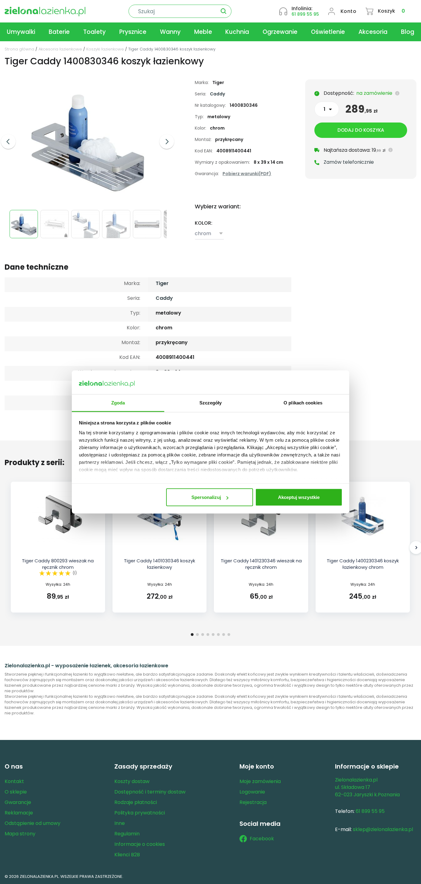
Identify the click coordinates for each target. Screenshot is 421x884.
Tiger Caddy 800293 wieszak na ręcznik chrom (58, 563)
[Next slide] (166, 141)
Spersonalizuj (206, 497)
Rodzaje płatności (135, 802)
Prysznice (132, 32)
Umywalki (21, 32)
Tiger (162, 283)
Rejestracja (253, 802)
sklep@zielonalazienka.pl (383, 829)
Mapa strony (20, 833)
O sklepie (16, 791)
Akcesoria (372, 32)
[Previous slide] (8, 141)
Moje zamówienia (260, 781)
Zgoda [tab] (118, 402)
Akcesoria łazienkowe (60, 49)
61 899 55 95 (305, 14)
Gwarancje (18, 802)
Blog (407, 32)
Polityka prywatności (139, 812)
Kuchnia (237, 32)
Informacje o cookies (139, 844)
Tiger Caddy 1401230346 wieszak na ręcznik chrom (261, 563)
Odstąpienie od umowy (32, 823)
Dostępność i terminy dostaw (150, 791)
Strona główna (19, 49)
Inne (119, 823)
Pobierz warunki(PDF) (247, 174)
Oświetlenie (328, 32)
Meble (203, 32)
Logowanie (252, 791)
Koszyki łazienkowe (105, 49)
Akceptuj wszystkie (299, 497)
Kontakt (14, 781)
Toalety (94, 32)
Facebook (262, 838)
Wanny (170, 32)
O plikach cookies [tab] (303, 402)
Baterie (59, 32)
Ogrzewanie (280, 32)
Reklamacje (19, 812)
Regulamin (127, 833)
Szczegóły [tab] (210, 402)
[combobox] (209, 233)
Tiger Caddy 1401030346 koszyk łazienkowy (159, 563)
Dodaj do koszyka (360, 130)
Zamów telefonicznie (349, 162)
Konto (349, 11)
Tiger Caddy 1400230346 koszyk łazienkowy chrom (363, 563)
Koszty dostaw (131, 781)
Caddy (217, 94)
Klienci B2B (127, 854)
